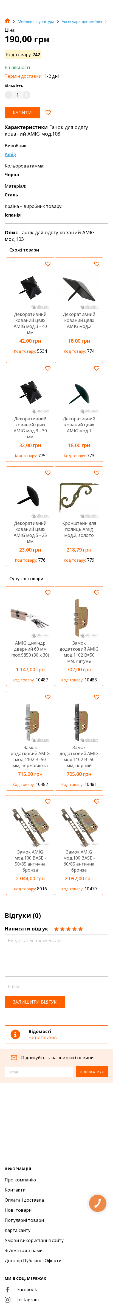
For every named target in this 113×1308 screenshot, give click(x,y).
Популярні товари (24, 1220)
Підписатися (92, 1072)
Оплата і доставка (24, 1200)
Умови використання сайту (34, 1240)
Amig (10, 154)
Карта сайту (17, 1230)
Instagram (28, 1300)
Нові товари (18, 1210)
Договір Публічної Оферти (33, 1261)
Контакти (15, 1190)
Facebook (27, 1289)
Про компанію (20, 1180)
